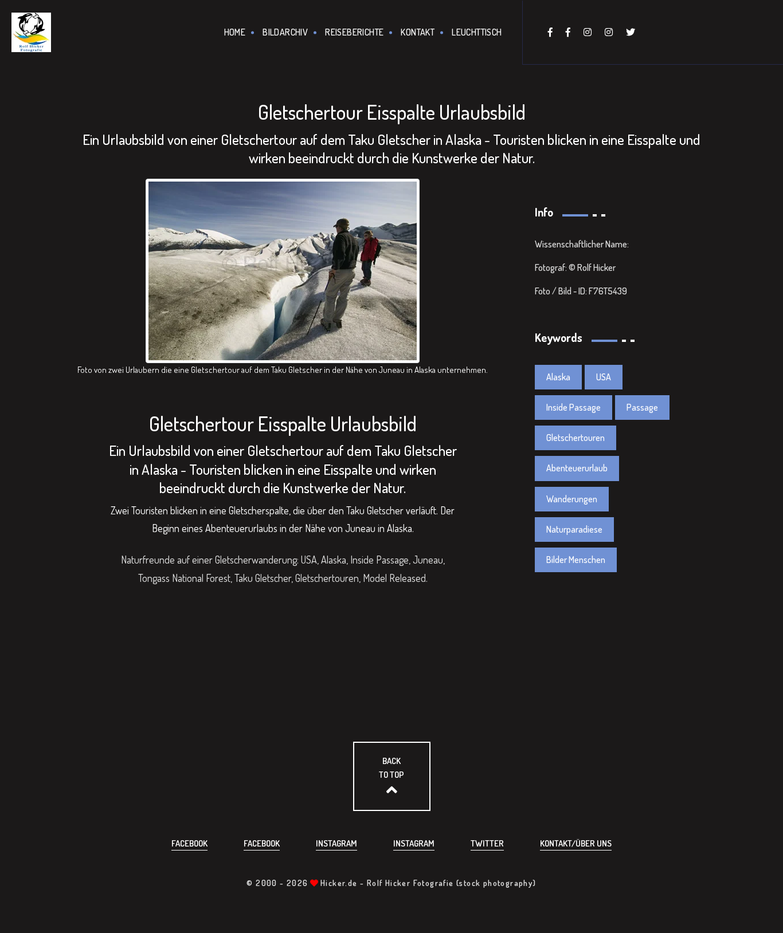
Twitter (487, 843)
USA (603, 377)
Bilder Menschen (575, 559)
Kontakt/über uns (576, 843)
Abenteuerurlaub (577, 468)
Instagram (336, 843)
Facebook (189, 843)
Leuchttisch (477, 32)
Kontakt (417, 32)
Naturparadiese (574, 529)
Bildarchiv (285, 32)
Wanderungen (571, 499)
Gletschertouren (575, 437)
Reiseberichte (354, 32)
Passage (642, 407)
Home (235, 32)
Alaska (558, 377)
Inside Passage (573, 407)
